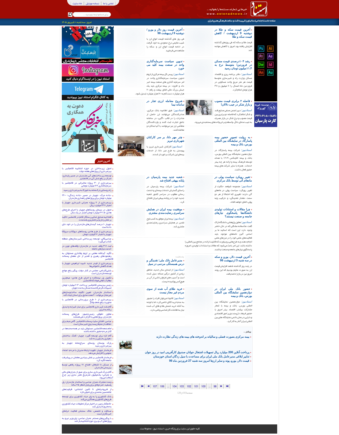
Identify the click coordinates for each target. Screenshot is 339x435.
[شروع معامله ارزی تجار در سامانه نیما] (131, 113)
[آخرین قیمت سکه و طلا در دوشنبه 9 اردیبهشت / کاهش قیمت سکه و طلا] (199, 41)
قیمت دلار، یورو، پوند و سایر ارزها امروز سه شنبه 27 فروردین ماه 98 (209, 360)
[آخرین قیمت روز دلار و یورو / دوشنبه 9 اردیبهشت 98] (131, 41)
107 (155, 386)
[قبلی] (221, 386)
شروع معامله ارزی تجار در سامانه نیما (165, 102)
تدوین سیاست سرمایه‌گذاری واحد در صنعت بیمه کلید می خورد (165, 64)
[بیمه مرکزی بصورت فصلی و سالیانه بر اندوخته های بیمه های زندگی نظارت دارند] (125, 344)
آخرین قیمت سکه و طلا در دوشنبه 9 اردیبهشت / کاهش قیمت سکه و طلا (233, 33)
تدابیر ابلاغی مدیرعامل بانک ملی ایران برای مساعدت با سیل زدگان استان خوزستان (201, 356)
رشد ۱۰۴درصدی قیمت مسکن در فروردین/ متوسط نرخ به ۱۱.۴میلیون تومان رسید (233, 64)
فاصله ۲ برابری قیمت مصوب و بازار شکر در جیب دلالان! (233, 102)
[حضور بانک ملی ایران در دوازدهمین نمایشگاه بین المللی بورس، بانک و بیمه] (199, 300)
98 (215, 386)
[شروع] (227, 386)
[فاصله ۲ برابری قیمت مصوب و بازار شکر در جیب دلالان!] (199, 107)
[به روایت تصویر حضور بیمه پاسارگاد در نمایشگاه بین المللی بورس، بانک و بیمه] (199, 149)
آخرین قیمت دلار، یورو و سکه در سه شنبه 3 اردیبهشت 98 (233, 258)
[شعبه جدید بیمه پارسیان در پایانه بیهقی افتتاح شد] (131, 189)
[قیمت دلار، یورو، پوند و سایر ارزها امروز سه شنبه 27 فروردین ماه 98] (125, 369)
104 (174, 386)
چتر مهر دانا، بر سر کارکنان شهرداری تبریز (165, 139)
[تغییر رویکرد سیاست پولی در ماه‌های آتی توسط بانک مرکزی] (199, 189)
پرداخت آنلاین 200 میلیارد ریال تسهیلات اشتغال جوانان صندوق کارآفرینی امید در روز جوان (197, 352)
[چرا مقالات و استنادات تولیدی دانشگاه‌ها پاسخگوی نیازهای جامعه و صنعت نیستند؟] (199, 221)
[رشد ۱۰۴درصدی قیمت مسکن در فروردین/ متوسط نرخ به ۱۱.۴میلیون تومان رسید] (199, 73)
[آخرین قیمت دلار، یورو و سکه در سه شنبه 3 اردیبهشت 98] (199, 269)
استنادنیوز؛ (246, 74)
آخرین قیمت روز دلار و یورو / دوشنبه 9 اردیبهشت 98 (165, 31)
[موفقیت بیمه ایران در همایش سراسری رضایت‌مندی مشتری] (131, 221)
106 (162, 386)
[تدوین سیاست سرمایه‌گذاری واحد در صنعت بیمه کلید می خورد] (131, 73)
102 (189, 386)
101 (196, 386)
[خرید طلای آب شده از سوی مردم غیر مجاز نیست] (131, 300)
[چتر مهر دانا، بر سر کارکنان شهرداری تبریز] (131, 146)
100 (203, 386)
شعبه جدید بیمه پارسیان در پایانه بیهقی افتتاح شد (165, 178)
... (210, 386)
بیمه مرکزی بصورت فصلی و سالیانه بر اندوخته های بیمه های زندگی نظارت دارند (202, 336)
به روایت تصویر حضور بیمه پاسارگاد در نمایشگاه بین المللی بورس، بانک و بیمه (233, 140)
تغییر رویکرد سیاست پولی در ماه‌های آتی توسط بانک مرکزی (233, 178)
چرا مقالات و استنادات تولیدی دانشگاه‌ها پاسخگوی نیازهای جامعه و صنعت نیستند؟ (233, 212)
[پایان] (142, 386)
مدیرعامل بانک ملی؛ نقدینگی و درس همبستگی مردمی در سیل (165, 262)
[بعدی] (148, 386)
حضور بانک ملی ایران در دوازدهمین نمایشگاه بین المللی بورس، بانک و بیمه (233, 292)
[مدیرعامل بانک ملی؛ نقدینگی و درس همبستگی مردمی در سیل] (131, 269)
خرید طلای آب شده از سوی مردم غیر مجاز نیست (165, 290)
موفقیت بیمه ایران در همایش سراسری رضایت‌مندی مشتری (165, 211)
